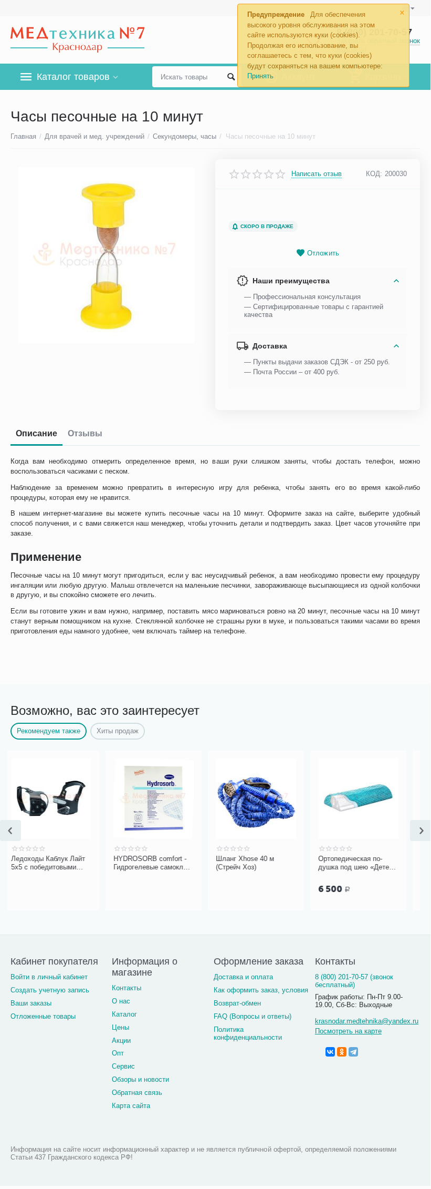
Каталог (124, 1014)
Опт (118, 1053)
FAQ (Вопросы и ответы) (252, 1016)
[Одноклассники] (341, 1052)
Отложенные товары (43, 1016)
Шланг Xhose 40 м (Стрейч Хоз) (168, 863)
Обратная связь (137, 1092)
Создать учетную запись (49, 990)
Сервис (123, 1066)
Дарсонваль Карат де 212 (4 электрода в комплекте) (378, 863)
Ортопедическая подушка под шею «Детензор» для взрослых (279, 863)
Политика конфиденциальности (248, 1033)
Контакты (126, 988)
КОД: (374, 174)
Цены (120, 1027)
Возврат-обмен (237, 1003)
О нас (121, 1001)
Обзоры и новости (140, 1079)
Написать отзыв (316, 174)
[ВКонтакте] (330, 1052)
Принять (260, 76)
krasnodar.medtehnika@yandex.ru (366, 1021)
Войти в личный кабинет (49, 977)
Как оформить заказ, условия (261, 990)
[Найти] (230, 76)
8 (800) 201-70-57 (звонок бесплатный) (354, 981)
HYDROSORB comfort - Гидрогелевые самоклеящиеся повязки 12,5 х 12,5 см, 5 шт (76, 863)
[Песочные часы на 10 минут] (106, 255)
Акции (121, 1040)
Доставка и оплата (243, 977)
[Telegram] (353, 1052)
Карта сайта (131, 1106)
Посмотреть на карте (348, 1031)
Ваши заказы (30, 1003)
